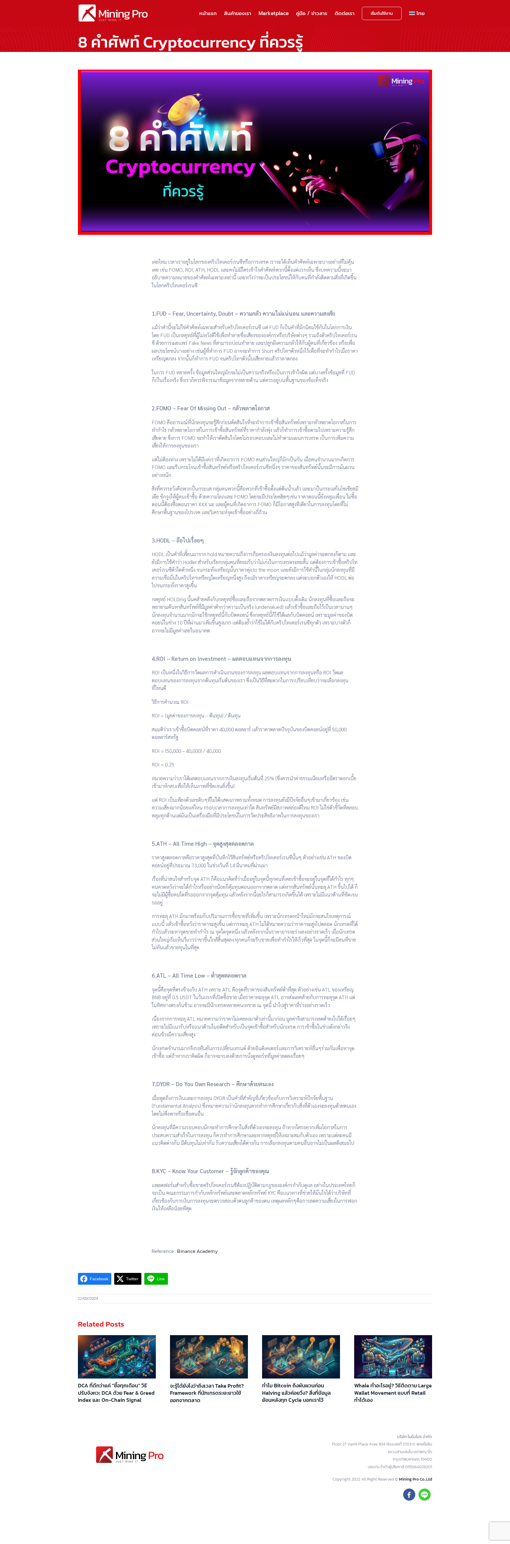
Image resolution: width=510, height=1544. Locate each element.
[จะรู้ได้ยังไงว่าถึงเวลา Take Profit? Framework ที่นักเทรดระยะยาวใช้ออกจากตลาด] (209, 1357)
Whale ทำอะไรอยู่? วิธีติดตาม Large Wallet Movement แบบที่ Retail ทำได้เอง (393, 1392)
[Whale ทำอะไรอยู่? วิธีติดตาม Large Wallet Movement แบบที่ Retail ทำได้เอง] (393, 1357)
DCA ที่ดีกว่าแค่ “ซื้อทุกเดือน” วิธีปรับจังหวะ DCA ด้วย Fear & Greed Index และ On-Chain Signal (116, 1392)
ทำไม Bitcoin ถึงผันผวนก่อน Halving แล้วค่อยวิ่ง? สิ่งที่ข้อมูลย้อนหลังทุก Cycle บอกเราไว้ (296, 1392)
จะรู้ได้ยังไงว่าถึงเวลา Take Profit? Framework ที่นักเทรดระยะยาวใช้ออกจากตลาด (207, 1393)
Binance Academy (197, 1251)
